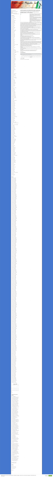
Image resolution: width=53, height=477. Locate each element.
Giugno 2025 (13, 190)
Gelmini (13, 79)
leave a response (26, 54)
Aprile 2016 (13, 289)
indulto (12, 88)
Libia (12, 98)
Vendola (13, 169)
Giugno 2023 (13, 212)
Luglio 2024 (13, 200)
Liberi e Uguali (13, 97)
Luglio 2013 (13, 319)
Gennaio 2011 (13, 346)
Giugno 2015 (13, 298)
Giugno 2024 (13, 201)
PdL (12, 126)
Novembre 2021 (13, 229)
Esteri (12, 62)
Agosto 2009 (13, 361)
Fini (12, 70)
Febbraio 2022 (13, 226)
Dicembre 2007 (13, 379)
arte (12, 26)
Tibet (12, 163)
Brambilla (13, 34)
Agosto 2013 (13, 318)
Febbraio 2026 (13, 183)
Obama (13, 117)
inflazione (13, 89)
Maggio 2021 (13, 234)
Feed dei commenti (14, 467)
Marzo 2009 (13, 366)
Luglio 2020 (13, 243)
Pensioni (13, 128)
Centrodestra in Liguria (14, 44)
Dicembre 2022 (13, 217)
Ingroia (13, 90)
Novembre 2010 (13, 348)
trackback (28, 54)
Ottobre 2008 (13, 370)
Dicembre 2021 (13, 228)
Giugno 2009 (13, 363)
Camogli (13, 37)
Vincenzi (13, 171)
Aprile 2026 (13, 181)
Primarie (13, 133)
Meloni (12, 106)
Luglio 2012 (13, 330)
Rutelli (12, 146)
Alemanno (13, 20)
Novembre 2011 (13, 337)
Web (12, 173)
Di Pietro (13, 55)
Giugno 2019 (13, 255)
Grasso (13, 84)
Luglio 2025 (13, 189)
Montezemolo (13, 108)
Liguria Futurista (13, 100)
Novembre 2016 (13, 283)
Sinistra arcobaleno (14, 155)
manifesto (13, 102)
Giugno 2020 (13, 244)
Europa (13, 64)
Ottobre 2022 (13, 219)
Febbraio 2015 (13, 302)
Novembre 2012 (13, 326)
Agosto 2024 (13, 199)
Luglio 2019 (13, 254)
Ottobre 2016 (13, 284)
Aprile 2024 (13, 203)
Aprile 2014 (13, 311)
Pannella (13, 120)
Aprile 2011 (13, 343)
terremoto (13, 161)
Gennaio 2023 (13, 216)
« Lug (12, 392)
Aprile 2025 (13, 192)
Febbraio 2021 (13, 237)
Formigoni (13, 74)
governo (13, 83)
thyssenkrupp (13, 162)
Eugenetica (13, 63)
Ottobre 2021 (13, 230)
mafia (12, 101)
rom (12, 144)
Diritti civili (13, 56)
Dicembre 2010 (13, 347)
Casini (12, 43)
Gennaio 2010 (13, 357)
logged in (24, 59)
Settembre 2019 (13, 252)
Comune (13, 47)
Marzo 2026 (13, 182)
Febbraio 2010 (13, 356)
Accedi (12, 465)
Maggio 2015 (13, 299)
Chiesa (13, 45)
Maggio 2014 (13, 310)
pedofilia (13, 127)
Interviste (13, 91)
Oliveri (12, 119)
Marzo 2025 (13, 193)
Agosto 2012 (13, 329)
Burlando (13, 36)
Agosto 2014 (13, 307)
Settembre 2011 (13, 339)
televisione (13, 160)
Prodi (12, 134)
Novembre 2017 (13, 272)
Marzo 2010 (13, 355)
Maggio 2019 (13, 256)
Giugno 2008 (13, 374)
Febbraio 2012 (13, 334)
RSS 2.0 (22, 54)
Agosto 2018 (13, 264)
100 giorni (13, 16)
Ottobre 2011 (13, 338)
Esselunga (13, 61)
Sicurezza (13, 153)
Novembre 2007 (13, 380)
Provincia (13, 135)
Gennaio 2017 (13, 281)
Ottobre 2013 (13, 316)
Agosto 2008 (13, 372)
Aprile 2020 (13, 246)
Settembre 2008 (13, 371)
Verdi (12, 170)
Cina (12, 46)
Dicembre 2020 (13, 239)
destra (12, 53)
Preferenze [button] (46, 475)
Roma (12, 145)
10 (11, 388)
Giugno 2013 (13, 320)
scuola (12, 151)
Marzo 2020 (13, 247)
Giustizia (13, 82)
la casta (13, 92)
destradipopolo (13, 54)
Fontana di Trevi (13, 73)
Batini (12, 29)
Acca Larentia (13, 18)
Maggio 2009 (13, 364)
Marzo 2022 (13, 225)
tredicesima (13, 164)
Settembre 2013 (13, 317)
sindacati (13, 154)
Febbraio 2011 (13, 345)
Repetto (13, 142)
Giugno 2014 (13, 309)
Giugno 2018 (13, 266)
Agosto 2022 (13, 221)
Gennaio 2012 (13, 335)
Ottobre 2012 (13, 327)
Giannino (13, 81)
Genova (13, 80)
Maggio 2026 (13, 180)
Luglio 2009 (13, 362)
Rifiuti (12, 143)
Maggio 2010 (13, 353)
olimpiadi (13, 118)
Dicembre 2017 (13, 271)
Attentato (13, 27)
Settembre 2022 (13, 220)
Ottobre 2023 (13, 208)
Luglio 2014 (13, 308)
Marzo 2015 (13, 301)
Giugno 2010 (13, 352)
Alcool (12, 19)
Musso (12, 111)
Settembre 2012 (13, 328)
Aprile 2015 (13, 300)
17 (11, 389)
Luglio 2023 (13, 211)
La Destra (13, 93)
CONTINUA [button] (50, 475)
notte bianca (13, 115)
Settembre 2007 (13, 382)
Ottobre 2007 (13, 381)
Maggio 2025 (13, 191)
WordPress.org (13, 468)
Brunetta (13, 35)
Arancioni (13, 25)
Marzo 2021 (13, 236)
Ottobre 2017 (13, 273)
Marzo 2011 (13, 344)
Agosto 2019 (13, 253)
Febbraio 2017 (13, 280)
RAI (12, 137)
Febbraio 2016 (13, 291)
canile (12, 38)
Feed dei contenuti (14, 466)
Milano (12, 107)
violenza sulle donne (14, 172)
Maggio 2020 (13, 245)
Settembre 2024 (13, 198)
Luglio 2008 (13, 373)
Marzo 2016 (13, 290)
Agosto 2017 (13, 275)
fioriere (13, 71)
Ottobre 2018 (13, 262)
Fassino (13, 65)
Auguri (12, 28)
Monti (12, 109)
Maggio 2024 (13, 202)
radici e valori (13, 136)
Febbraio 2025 (13, 194)
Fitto (12, 72)
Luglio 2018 (13, 265)
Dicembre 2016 (13, 282)
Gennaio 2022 (13, 227)
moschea (13, 110)
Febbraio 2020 (13, 248)
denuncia (13, 52)
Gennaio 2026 (13, 184)
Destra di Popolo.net (26, 5)
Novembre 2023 (13, 207)
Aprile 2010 (13, 354)
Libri (12, 99)
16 (18, 388)
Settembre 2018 (13, 263)
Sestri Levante (13, 152)
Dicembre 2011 (13, 336)
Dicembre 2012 (13, 325)
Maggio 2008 (13, 375)
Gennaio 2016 (13, 292)
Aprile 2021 (13, 235)
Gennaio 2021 (13, 238)
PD (12, 125)
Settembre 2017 (13, 274)
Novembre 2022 (13, 218)
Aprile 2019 (13, 257)
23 (18, 389)
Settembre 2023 (13, 209)
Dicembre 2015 (13, 293)
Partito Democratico (14, 124)
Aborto (12, 17)
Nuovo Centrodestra (14, 116)
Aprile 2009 (13, 365)
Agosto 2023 (13, 210)
